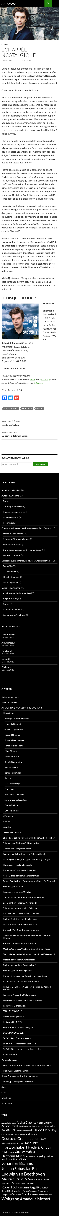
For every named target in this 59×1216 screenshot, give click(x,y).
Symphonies (7, 1194)
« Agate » (7, 827)
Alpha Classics (26, 1122)
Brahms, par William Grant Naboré (19, 965)
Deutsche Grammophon (20, 1138)
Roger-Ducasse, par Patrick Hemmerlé (20, 1076)
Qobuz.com (38, 383)
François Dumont (13, 724)
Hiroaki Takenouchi (14, 745)
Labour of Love (8, 634)
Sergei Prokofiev (38, 1187)
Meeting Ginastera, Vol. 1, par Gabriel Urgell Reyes (26, 859)
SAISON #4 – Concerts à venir (17, 1038)
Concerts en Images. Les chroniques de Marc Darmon (26, 528)
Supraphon (43, 1191)
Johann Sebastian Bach (21, 1168)
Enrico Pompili (12, 810)
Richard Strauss (11, 1183)
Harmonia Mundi (13, 1156)
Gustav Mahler (25, 1152)
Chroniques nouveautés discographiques (22, 550)
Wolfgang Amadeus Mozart (26, 1198)
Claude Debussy (43, 1130)
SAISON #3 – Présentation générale (19, 1043)
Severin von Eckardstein (16, 800)
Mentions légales (9, 702)
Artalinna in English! (11, 490)
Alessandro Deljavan (14, 794)
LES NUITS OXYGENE (12, 1011)
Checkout (6, 1098)
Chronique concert (12, 506)
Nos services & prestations (14, 1005)
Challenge (6, 667)
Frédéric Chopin (40, 1147)
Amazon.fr (45, 379)
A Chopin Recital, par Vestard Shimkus (21, 981)
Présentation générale (13, 1016)
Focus (5, 44)
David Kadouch (11, 409)
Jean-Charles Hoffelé (25, 61)
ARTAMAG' (9, 3)
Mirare (32, 379)
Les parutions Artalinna (14, 615)
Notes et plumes (10, 582)
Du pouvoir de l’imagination (15, 434)
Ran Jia (8, 778)
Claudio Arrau (19, 1134)
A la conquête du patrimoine (16, 539)
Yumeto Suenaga (9, 1060)
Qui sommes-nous (10, 697)
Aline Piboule (11, 751)
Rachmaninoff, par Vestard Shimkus (19, 870)
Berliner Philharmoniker (46, 1126)
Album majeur (8, 642)
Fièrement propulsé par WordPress (15, 1212)
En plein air (27, 409)
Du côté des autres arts (14, 512)
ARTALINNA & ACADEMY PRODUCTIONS (22, 707)
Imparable (6, 659)
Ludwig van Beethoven (23, 1173)
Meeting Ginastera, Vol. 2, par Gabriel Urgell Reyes (26, 949)
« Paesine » (8, 816)
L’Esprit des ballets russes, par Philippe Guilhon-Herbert (29, 837)
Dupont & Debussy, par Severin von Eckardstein (25, 976)
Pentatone (37, 1179)
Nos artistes (8, 713)
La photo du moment (12, 609)
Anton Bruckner (45, 1122)
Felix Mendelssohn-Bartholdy (12, 1143)
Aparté (21, 1126)
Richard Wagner (28, 1183)
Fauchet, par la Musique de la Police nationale (24, 854)
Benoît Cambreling (13, 762)
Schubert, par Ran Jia (13, 886)
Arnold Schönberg (30, 1126)
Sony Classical (30, 1191)
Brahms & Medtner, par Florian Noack (21, 919)
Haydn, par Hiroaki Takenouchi (17, 865)
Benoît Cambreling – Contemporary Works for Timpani (29, 881)
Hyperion (47, 1156)
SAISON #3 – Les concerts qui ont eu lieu (22, 1049)
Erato (43, 1138)
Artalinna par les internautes (16, 593)
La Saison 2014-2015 (13, 1022)
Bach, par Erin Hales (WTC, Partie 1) (20, 902)
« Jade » (6, 821)
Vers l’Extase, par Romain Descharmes (21, 875)
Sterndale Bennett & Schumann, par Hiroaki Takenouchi (29, 954)
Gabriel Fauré (8, 1152)
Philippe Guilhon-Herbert (17, 718)
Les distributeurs (9, 1054)
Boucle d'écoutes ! (11, 544)
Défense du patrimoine (12, 533)
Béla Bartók (8, 1130)
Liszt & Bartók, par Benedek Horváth (20, 924)
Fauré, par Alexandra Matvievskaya (19, 995)
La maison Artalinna (11, 587)
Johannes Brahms (17, 1163)
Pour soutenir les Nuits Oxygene (18, 1027)
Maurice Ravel (13, 1179)
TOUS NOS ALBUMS (11, 832)
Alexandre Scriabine (9, 1123)
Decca (33, 1134)
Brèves (6, 501)
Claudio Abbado (7, 1134)
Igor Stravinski (8, 1159)
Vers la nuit (7, 651)
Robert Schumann (15, 1187)
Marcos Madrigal (13, 783)
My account (7, 1103)
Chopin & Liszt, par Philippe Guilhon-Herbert (24, 897)
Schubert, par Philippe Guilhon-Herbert (21, 843)
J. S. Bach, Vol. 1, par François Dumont (21, 913)
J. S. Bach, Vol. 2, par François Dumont (21, 930)
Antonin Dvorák (10, 1125)
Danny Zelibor (11, 805)
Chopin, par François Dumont (17, 848)
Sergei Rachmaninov (12, 1191)
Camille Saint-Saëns (23, 1131)
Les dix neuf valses (11, 423)
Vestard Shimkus (12, 735)
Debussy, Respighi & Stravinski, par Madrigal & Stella (26, 1065)
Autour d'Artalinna (10, 495)
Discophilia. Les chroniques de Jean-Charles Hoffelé (26, 560)
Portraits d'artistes (12, 555)
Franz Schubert (14, 1147)
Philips (46, 1180)
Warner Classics (21, 1194)
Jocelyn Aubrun (12, 756)
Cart (4, 1092)
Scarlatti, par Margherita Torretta (17, 1081)
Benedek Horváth (13, 772)
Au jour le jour (10, 598)
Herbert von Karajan (34, 1156)
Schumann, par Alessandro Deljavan (20, 908)
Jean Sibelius (21, 1159)
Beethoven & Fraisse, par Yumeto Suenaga (22, 1000)
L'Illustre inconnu (11, 577)
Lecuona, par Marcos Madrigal (17, 892)
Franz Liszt (31, 1143)
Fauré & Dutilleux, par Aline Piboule (20, 943)
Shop (4, 1087)
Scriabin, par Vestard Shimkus (15, 1070)
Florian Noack (11, 767)
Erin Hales (9, 789)
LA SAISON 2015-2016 (14, 1032)
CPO (26, 1134)
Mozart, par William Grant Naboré (19, 959)
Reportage (8, 522)
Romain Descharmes (14, 740)
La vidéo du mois (11, 517)
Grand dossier (9, 571)
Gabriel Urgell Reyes (14, 729)
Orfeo (28, 1179)
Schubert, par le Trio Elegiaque (17, 970)
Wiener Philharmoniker (42, 1195)
